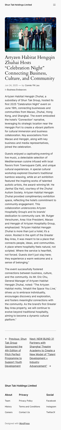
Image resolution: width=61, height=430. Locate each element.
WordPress (24, 423)
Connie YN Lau (32, 85)
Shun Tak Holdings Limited (18, 4)
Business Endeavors (16, 89)
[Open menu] (54, 5)
